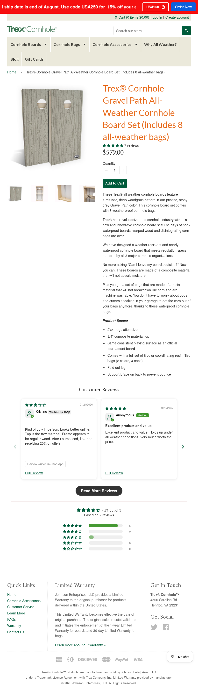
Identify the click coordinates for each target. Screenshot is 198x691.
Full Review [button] (34, 473)
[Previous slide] (15, 446)
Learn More (16, 613)
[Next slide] (183, 446)
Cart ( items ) (133, 17)
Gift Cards (34, 59)
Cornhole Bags (67, 44)
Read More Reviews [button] (99, 490)
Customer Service (21, 606)
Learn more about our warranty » (80, 644)
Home (11, 72)
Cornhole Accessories (112, 44)
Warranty (14, 625)
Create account (177, 17)
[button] (113, 145)
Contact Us (15, 631)
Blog (14, 59)
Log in (157, 17)
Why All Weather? (160, 44)
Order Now (183, 6)
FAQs (11, 619)
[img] (35, 404)
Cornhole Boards (25, 44)
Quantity (109, 163)
